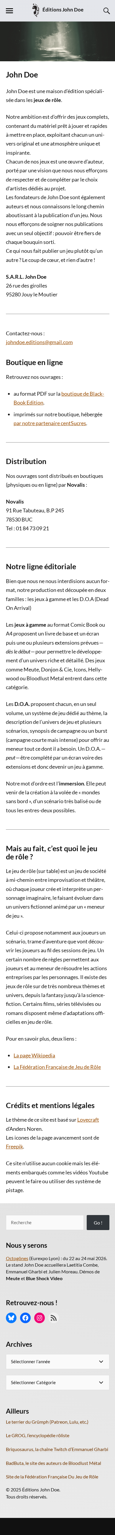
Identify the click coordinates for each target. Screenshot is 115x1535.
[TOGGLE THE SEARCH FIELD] (105, 11)
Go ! (98, 1222)
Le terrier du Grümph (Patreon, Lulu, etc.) (47, 1422)
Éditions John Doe (62, 9)
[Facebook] (25, 1318)
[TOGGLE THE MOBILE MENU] (9, 11)
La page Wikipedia (34, 1055)
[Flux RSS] (53, 1318)
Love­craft (88, 1119)
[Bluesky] (11, 1318)
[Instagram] (39, 1318)
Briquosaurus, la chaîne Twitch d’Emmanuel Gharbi (57, 1449)
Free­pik (14, 1146)
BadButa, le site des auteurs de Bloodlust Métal (53, 1463)
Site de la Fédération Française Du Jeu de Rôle (52, 1476)
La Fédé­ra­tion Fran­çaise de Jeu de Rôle (57, 1067)
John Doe (22, 74)
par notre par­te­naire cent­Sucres (50, 423)
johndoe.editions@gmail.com (39, 342)
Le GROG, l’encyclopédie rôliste (37, 1435)
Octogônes (17, 1258)
